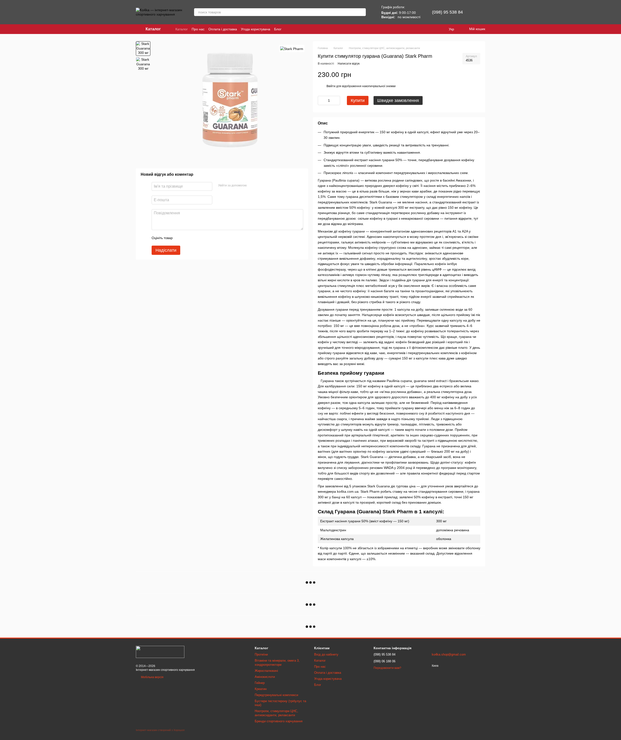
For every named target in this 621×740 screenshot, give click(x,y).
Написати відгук (349, 63)
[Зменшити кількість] (321, 100)
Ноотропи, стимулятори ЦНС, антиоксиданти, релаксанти (276, 713)
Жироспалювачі (266, 671)
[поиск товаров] (362, 12)
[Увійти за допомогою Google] (260, 186)
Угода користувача (255, 29)
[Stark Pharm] (291, 48)
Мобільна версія (151, 677)
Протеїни (261, 654)
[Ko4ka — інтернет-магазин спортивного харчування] (160, 651)
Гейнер (260, 683)
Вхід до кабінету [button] (326, 654)
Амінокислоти (265, 677)
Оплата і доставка (222, 29)
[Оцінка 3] (196, 238)
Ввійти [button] (331, 86)
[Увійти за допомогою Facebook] (252, 186)
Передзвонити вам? (387, 668)
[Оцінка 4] (204, 238)
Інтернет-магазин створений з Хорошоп (160, 730)
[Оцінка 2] (188, 238)
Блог (277, 29)
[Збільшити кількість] (336, 100)
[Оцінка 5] (212, 238)
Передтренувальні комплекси (276, 695)
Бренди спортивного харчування (278, 721)
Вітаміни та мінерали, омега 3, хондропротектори (277, 662)
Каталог (181, 29)
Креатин (261, 689)
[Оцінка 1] (181, 238)
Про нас (198, 29)
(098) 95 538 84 (447, 12)
